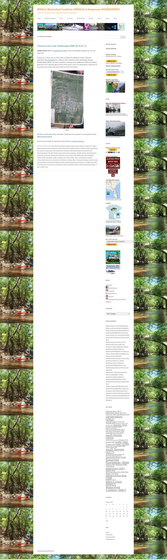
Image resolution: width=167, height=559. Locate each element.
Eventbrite (109, 285)
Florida (56, 153)
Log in (107, 532)
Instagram (111, 291)
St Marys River (71, 160)
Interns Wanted (111, 48)
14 (120, 511)
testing (110, 465)
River (77, 146)
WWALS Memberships (113, 66)
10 (106, 511)
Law (109, 431)
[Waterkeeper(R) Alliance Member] (110, 273)
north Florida (69, 155)
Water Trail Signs (111, 156)
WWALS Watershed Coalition (87, 164)
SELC (76, 157)
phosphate (49, 157)
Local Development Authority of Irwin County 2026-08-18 (117, 367)
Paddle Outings (111, 54)
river (64, 157)
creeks (109, 421)
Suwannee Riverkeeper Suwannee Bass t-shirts (113, 221)
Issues (99, 18)
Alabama (39, 148)
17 (106, 513)
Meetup (114, 293)
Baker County (47, 148)
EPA (49, 153)
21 (120, 513)
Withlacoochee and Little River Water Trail (117, 473)
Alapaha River (113, 411)
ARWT (116, 414)
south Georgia (82, 157)
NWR (74, 155)
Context (67, 130)
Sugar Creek (116, 456)
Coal (52, 146)
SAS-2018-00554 (50, 60)
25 (110, 516)
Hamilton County (111, 428)
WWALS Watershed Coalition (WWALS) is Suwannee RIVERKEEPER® (78, 9)
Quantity (73, 146)
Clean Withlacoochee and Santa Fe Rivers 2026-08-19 (117, 381)
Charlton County (85, 148)
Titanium (87, 146)
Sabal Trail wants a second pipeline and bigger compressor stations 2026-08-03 (117, 353)
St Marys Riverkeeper (82, 160)
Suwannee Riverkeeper (53, 162)
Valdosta (121, 464)
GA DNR (79, 153)
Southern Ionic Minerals (60, 160)
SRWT (108, 455)
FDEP (115, 421)
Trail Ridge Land (89, 162)
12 (113, 511)
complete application (60, 51)
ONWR (44, 157)
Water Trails (81, 18)
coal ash (42, 150)
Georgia (84, 153)
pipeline (110, 442)
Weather (110, 470)
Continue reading (78, 141)
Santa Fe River (70, 157)
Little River (118, 431)
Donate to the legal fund (113, 199)
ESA (52, 153)
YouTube (110, 296)
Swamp (82, 146)
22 (123, 513)
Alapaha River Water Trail (116, 413)
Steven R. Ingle (93, 160)
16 (127, 511)
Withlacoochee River (116, 476)
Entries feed (109, 534)
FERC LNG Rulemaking (113, 121)
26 (113, 516)
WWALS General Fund (113, 148)
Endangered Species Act (76, 150)
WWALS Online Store (113, 226)
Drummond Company (62, 150)
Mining (56, 146)
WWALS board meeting (44, 137)
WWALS (76, 164)
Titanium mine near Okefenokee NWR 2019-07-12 (62, 45)
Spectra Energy (111, 454)
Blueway (125, 414)
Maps (115, 18)
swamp (63, 162)
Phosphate (62, 146)
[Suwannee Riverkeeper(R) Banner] (113, 269)
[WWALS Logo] (113, 263)
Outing (123, 440)
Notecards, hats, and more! (114, 235)
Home (39, 18)
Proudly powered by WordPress (45, 551)
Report (91, 18)
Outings (70, 18)
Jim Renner (47, 155)
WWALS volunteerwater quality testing (113, 80)
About (107, 18)
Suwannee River (41, 162)
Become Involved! (49, 18)
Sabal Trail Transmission (115, 446)
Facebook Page (112, 288)
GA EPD (109, 425)
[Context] (67, 128)
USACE (65, 164)
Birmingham (54, 148)
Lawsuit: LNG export (112, 180)
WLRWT (111, 480)
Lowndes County (115, 433)
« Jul (107, 520)
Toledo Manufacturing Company (74, 162)
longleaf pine (54, 155)
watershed (70, 164)
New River (62, 155)
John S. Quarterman (115, 429)
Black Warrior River (64, 148)
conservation (48, 150)
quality (55, 157)
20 (116, 513)
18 (110, 513)
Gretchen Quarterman (114, 427)
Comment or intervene (113, 137)
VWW (110, 466)
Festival (121, 421)
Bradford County (75, 148)
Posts (61, 18)
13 (116, 511)
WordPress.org (110, 539)
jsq (47, 167)
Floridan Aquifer (122, 423)
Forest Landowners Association (67, 153)
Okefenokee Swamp (112, 440)
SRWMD (121, 454)
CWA (54, 150)
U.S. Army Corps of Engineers (54, 164)
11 (110, 511)
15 (123, 511)
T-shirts (108, 203)
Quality (68, 146)
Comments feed (110, 537)
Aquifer (109, 414)
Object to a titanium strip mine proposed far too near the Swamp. (117, 114)
